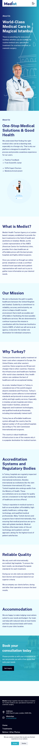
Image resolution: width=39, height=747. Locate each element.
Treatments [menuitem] (7, 729)
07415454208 (11, 718)
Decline (24, 743)
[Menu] (33, 3)
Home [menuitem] (4, 725)
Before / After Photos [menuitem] (11, 732)
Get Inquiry (8, 668)
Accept (15, 743)
